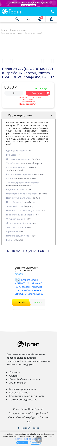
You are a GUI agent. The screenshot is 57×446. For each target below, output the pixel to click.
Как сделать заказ (19, 392)
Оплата (13, 375)
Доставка (14, 372)
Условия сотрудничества (23, 399)
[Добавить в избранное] (48, 93)
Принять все (22, 443)
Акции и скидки (17, 382)
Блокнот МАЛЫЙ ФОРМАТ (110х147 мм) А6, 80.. (27, 269)
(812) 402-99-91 (30, 428)
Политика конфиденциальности (26, 396)
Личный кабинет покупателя (24, 379)
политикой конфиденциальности (28, 439)
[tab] (28, 115)
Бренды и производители (23, 389)
